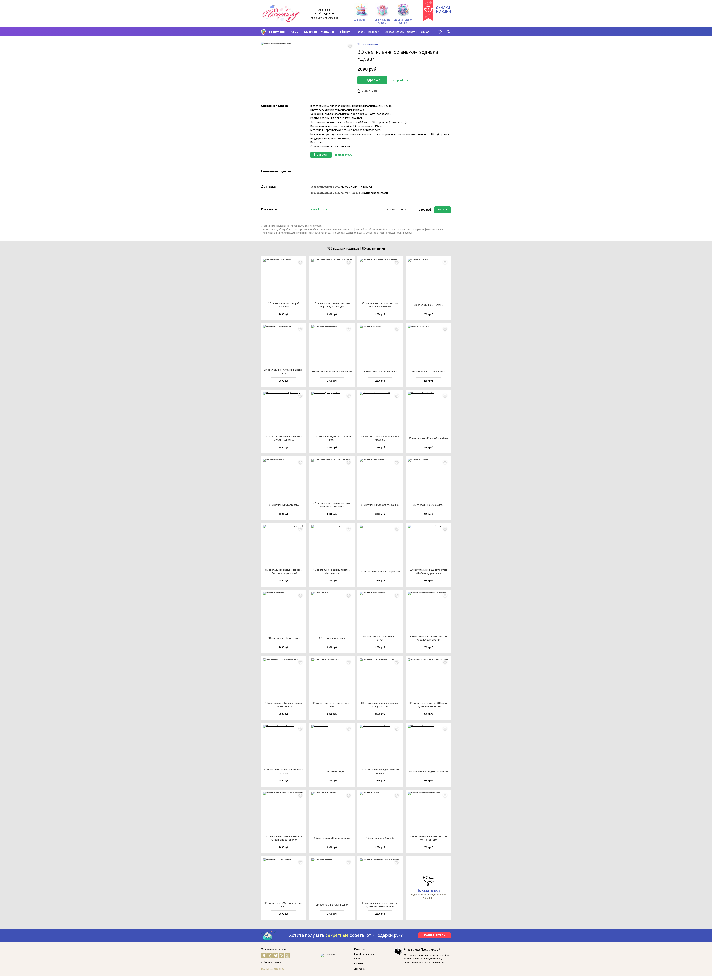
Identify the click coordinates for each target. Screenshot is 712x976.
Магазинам (360, 949)
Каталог (373, 31)
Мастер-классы (394, 31)
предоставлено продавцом (290, 225)
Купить (442, 209)
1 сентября (276, 32)
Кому (294, 32)
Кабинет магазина (271, 962)
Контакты (359, 964)
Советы (412, 31)
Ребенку (344, 32)
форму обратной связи (366, 229)
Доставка (359, 969)
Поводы (360, 31)
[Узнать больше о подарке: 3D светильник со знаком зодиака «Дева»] (307, 43)
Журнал (424, 31)
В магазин (321, 154)
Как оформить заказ (364, 954)
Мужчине (311, 32)
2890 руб (425, 209)
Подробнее (372, 80)
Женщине (328, 32)
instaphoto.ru (399, 80)
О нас (357, 959)
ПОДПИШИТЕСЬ (434, 935)
